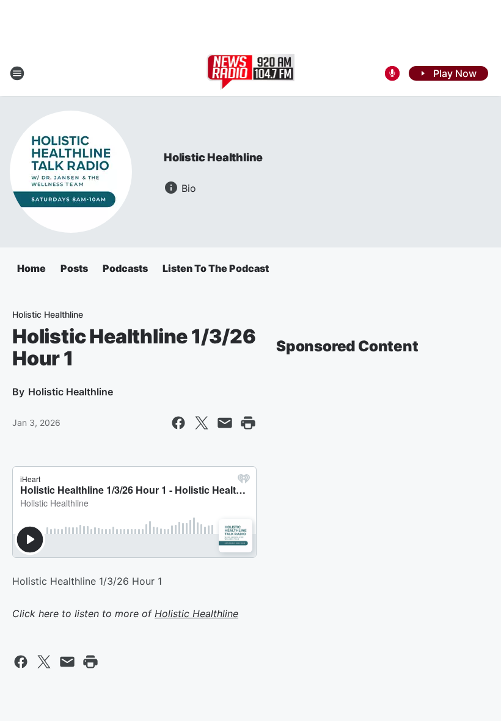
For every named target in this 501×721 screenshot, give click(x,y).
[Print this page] (248, 422)
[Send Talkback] (392, 73)
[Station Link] (251, 73)
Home (31, 268)
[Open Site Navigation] (17, 73)
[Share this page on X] (201, 422)
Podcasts (125, 268)
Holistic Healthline (213, 157)
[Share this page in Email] (224, 422)
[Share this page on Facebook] (178, 422)
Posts (74, 268)
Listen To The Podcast (216, 268)
